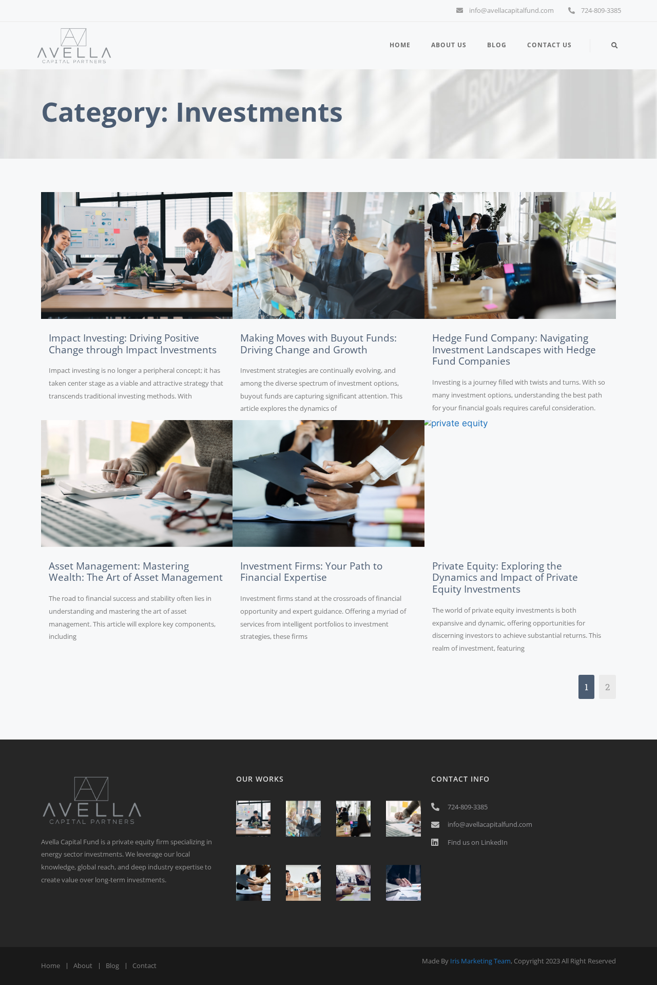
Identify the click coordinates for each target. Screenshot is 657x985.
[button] (614, 46)
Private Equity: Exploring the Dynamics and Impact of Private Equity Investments (505, 577)
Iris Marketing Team (480, 960)
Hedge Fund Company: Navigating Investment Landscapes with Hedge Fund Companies (514, 349)
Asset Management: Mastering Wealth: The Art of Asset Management (136, 571)
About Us (449, 45)
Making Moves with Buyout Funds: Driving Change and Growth (318, 343)
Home (400, 45)
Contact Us (549, 45)
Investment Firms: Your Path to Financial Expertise (311, 571)
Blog (497, 45)
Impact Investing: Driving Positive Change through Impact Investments (133, 343)
